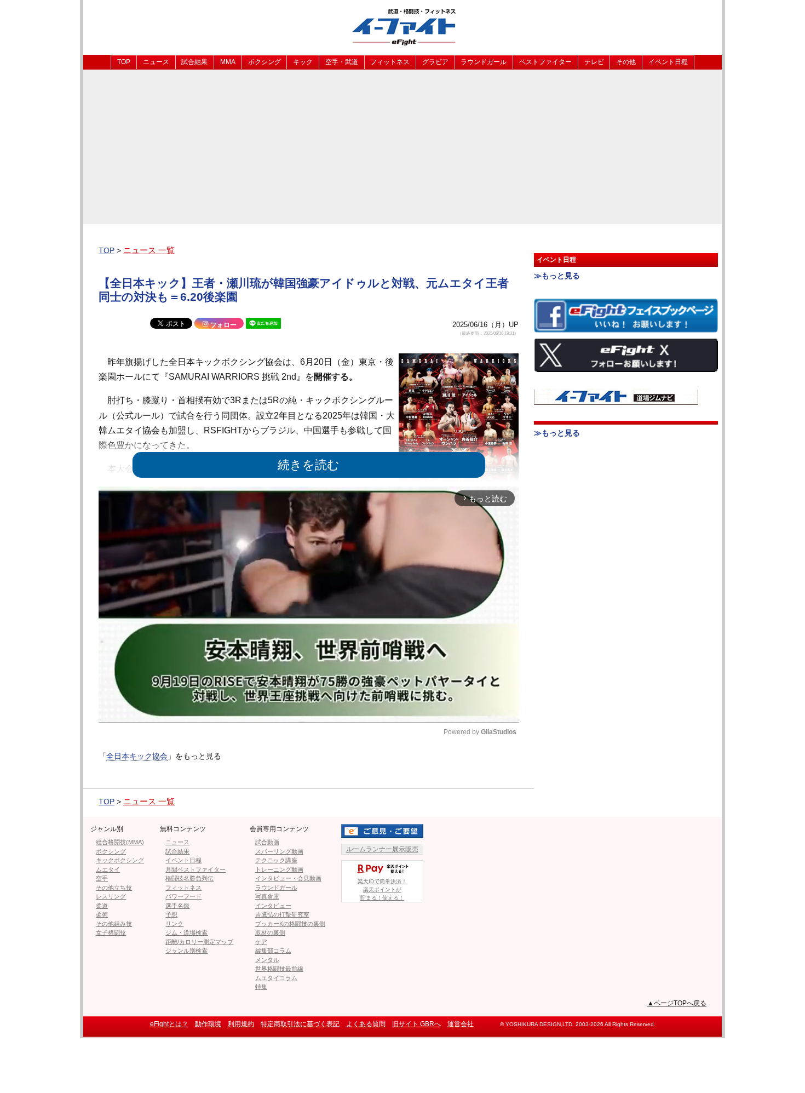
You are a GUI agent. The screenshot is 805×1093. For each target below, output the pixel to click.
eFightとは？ (169, 1024)
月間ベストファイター (195, 869)
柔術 (102, 914)
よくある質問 (366, 1024)
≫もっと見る (557, 275)
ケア (261, 942)
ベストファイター (545, 62)
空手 (102, 878)
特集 (261, 986)
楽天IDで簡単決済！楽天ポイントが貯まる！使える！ (382, 889)
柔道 (102, 905)
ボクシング (264, 62)
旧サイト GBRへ (416, 1024)
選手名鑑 (177, 905)
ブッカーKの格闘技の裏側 (290, 923)
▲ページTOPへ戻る (676, 1003)
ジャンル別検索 (186, 950)
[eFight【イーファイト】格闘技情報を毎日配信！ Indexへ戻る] (402, 26)
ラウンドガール (484, 62)
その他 (626, 62)
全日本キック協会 (137, 756)
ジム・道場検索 (186, 932)
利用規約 (241, 1024)
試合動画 (267, 842)
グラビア (435, 62)
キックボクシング (120, 860)
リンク (174, 923)
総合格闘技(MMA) (120, 842)
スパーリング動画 (279, 851)
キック (303, 62)
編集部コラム (273, 950)
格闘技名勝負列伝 (189, 878)
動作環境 (208, 1024)
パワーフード (183, 896)
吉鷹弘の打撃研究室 (282, 914)
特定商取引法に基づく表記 (300, 1024)
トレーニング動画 (279, 869)
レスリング (111, 896)
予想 (171, 914)
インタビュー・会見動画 (288, 878)
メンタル (267, 960)
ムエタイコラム (276, 978)
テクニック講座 (276, 860)
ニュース (156, 62)
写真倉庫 (267, 896)
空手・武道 (341, 62)
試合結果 (194, 62)
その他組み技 (114, 923)
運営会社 (460, 1024)
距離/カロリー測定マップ (199, 942)
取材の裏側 (270, 932)
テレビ (594, 62)
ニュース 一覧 (149, 250)
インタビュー (273, 905)
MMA (227, 62)
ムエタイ (108, 869)
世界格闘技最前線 (279, 968)
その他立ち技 (114, 887)
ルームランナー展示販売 (382, 849)
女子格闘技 (111, 932)
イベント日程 (668, 62)
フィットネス (390, 62)
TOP (123, 62)
